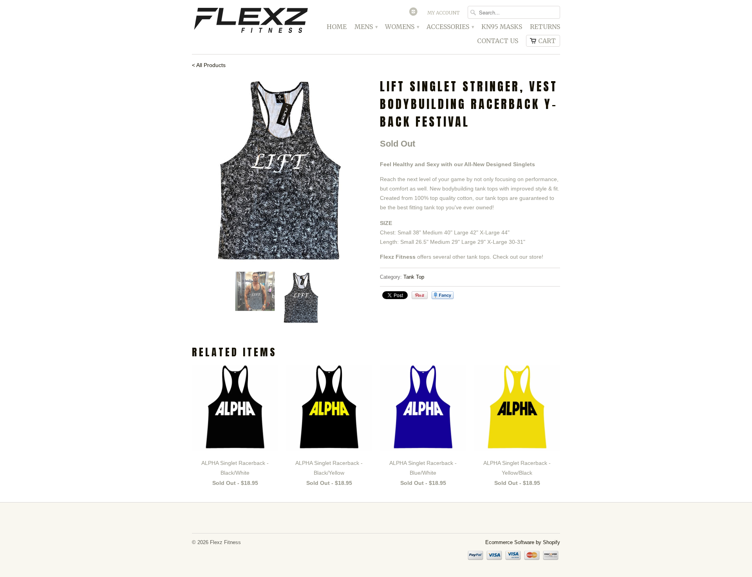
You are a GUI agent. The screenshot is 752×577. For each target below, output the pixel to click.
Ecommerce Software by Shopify (522, 542)
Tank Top (413, 277)
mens (365, 27)
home (337, 27)
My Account (443, 13)
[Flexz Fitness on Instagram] (414, 13)
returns (545, 27)
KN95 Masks (501, 27)
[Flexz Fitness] (250, 21)
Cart (547, 41)
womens (402, 27)
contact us (497, 41)
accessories (450, 27)
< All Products (209, 65)
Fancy (443, 295)
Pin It (420, 295)
